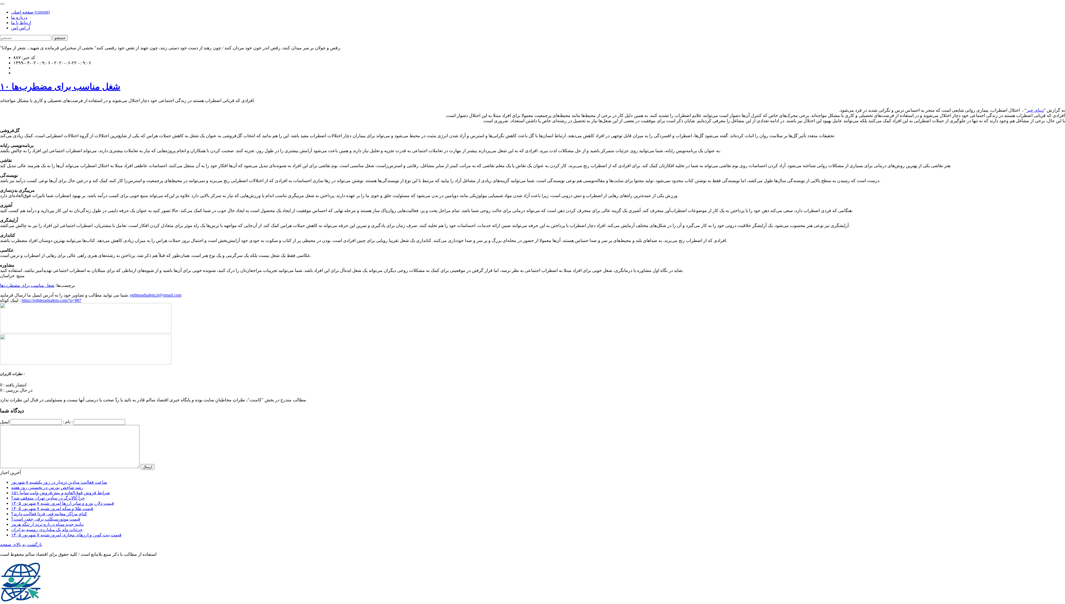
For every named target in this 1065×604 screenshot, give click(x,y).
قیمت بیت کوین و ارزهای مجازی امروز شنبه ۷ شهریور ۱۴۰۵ (66, 534)
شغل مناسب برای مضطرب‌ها (27, 285)
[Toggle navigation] (2, 4)
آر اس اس (20, 28)
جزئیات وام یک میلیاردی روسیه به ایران (47, 529)
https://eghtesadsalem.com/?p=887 (52, 300)
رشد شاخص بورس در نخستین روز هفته (47, 487)
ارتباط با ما (21, 22)
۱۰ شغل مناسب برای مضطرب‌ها (60, 86)
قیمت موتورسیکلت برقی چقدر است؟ (45, 519)
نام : (66, 421)
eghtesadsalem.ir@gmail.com (155, 295)
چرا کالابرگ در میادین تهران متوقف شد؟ (48, 498)
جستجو (60, 38)
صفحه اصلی (30, 12)
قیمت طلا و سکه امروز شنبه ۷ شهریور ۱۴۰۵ (52, 508)
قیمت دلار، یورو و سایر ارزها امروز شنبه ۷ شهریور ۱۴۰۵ (62, 503)
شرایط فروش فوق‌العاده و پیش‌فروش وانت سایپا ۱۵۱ (60, 492)
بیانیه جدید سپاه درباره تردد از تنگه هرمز (47, 524)
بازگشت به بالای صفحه (21, 544)
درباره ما (19, 17)
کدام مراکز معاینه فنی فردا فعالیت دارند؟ (49, 513)
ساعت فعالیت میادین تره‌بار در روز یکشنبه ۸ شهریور (59, 482)
